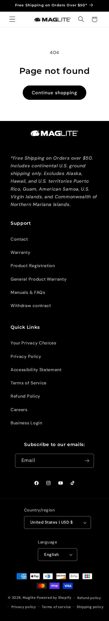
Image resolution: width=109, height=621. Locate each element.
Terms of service (56, 607)
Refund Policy (25, 396)
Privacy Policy (26, 356)
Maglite (29, 597)
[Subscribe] (87, 461)
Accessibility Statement (36, 369)
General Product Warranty (39, 279)
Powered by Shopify (54, 597)
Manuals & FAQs (28, 292)
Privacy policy (23, 607)
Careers (19, 409)
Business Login (26, 423)
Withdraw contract (31, 305)
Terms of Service (29, 383)
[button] (12, 19)
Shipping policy (90, 607)
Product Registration (33, 265)
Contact (19, 239)
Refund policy (89, 598)
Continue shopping (54, 93)
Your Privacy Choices (33, 343)
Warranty (20, 252)
